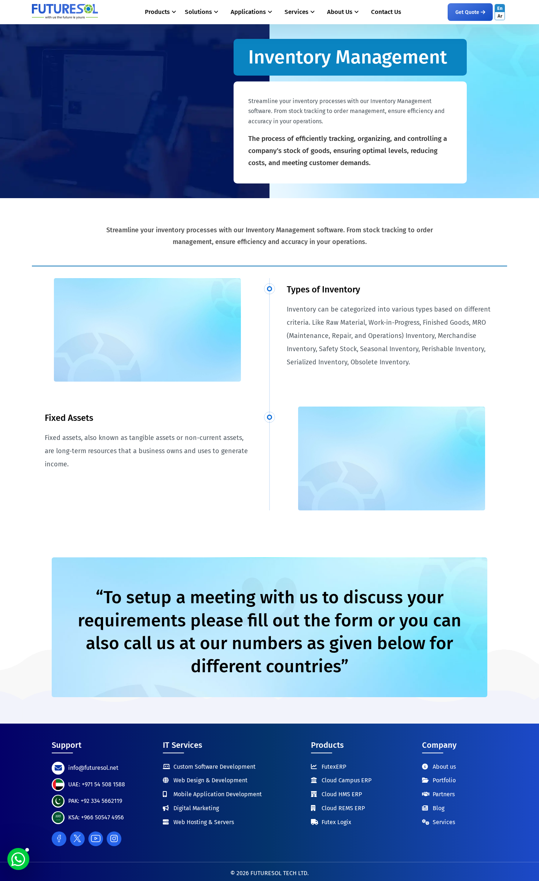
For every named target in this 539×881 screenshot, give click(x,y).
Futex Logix (336, 822)
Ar (500, 16)
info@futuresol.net (93, 767)
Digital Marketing (196, 808)
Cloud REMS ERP (343, 808)
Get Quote (468, 12)
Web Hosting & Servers (203, 822)
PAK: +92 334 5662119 (95, 800)
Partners (444, 794)
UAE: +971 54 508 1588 (96, 784)
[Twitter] (77, 838)
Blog (438, 808)
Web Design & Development (210, 780)
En (500, 8)
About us (444, 766)
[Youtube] (95, 838)
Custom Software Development (214, 766)
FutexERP (334, 766)
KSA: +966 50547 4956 (96, 817)
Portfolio (444, 780)
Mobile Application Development (217, 794)
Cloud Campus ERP (346, 780)
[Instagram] (114, 838)
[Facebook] (59, 838)
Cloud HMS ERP (342, 794)
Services (444, 822)
